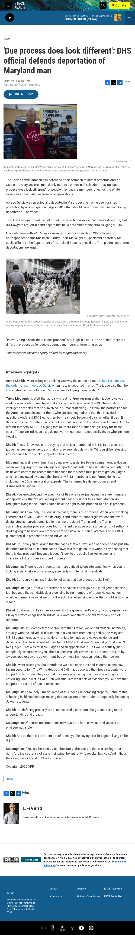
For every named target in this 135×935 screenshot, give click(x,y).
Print (127, 82)
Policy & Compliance (88, 896)
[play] (9, 18)
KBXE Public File (113, 896)
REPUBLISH (31, 859)
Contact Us (56, 896)
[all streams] (130, 18)
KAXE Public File (113, 888)
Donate (120, 5)
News (7, 39)
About (53, 888)
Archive (81, 888)
